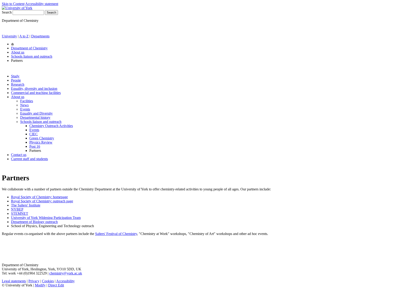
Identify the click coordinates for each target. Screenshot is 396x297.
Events (25, 109)
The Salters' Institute (25, 205)
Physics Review (40, 142)
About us (17, 52)
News (24, 105)
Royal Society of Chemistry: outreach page (42, 201)
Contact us (18, 155)
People (16, 80)
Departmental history (35, 117)
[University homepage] (12, 44)
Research (17, 84)
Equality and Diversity (36, 113)
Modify (40, 285)
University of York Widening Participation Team (46, 218)
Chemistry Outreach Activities (51, 126)
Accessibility (65, 281)
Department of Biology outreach (34, 222)
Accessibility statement (41, 4)
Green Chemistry (41, 138)
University (9, 36)
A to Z (24, 36)
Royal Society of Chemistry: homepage (39, 197)
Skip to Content (13, 4)
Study (15, 76)
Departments (40, 36)
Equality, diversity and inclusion (34, 89)
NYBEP (17, 209)
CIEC (33, 134)
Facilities (26, 101)
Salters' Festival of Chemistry (116, 234)
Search (7, 12)
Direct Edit (56, 285)
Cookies (48, 281)
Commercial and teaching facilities (36, 93)
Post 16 (34, 146)
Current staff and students (29, 159)
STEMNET (19, 213)
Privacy (33, 281)
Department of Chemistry (29, 48)
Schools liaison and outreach (31, 56)
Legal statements (14, 281)
